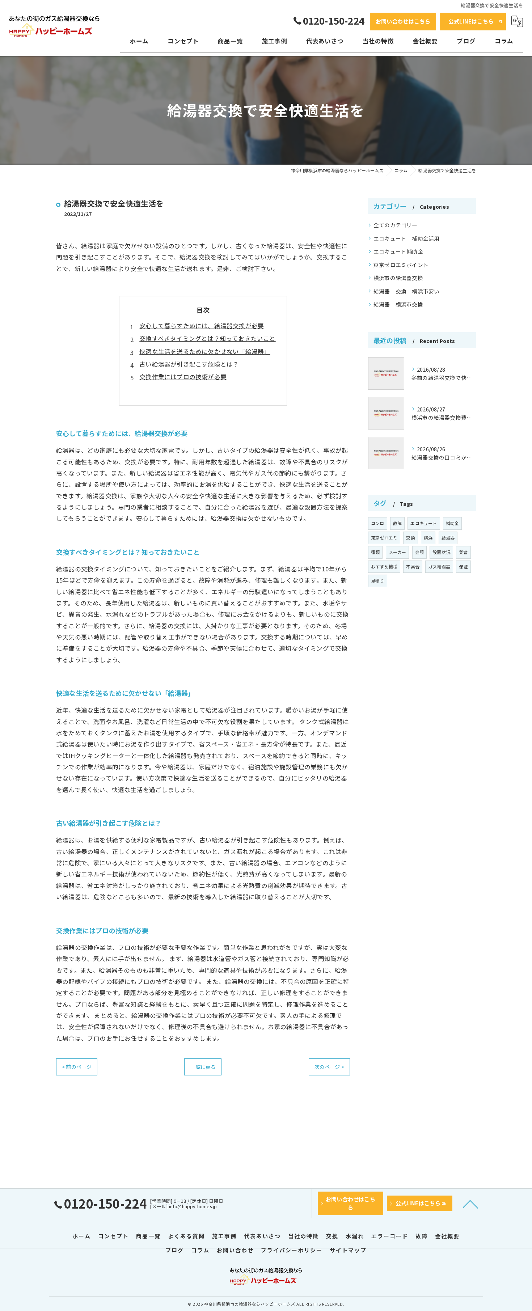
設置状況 (441, 552)
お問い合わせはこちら (403, 21)
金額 (419, 552)
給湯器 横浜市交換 (398, 304)
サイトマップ (348, 1250)
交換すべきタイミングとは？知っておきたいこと (207, 338)
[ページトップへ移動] (470, 1203)
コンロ (377, 523)
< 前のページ (77, 1066)
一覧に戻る (203, 1066)
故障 (397, 523)
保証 (463, 566)
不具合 (412, 566)
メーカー (397, 552)
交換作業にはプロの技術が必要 (183, 376)
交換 (410, 537)
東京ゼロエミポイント (400, 264)
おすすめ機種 (384, 566)
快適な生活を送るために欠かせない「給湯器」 (204, 351)
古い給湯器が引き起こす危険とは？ (189, 364)
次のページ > (329, 1066)
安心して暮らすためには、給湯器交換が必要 (201, 325)
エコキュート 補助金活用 (406, 238)
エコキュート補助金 (398, 251)
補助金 (452, 523)
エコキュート (423, 523)
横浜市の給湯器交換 (398, 278)
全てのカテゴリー (395, 225)
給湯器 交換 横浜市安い (406, 291)
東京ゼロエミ (384, 537)
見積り (377, 581)
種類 (375, 552)
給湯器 (448, 537)
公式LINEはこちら (471, 21)
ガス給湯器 (439, 566)
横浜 (428, 537)
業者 (463, 552)
